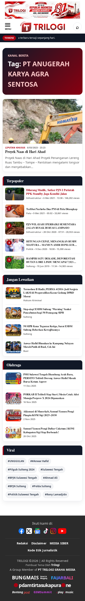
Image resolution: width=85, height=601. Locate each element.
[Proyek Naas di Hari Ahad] (42, 121)
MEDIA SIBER (59, 543)
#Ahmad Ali (50, 478)
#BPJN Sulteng (17, 486)
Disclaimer (38, 543)
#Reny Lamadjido (56, 494)
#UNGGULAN (16, 461)
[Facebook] (21, 531)
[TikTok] (45, 531)
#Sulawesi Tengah (52, 469)
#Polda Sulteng (41, 486)
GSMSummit (43, 592)
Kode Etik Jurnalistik (42, 550)
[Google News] (37, 531)
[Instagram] (53, 531)
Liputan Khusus (15, 147)
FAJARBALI (62, 577)
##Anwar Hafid (39, 461)
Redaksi (22, 543)
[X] (29, 531)
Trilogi (55, 565)
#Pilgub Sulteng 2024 (21, 469)
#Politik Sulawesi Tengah (23, 494)
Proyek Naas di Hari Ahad (25, 151)
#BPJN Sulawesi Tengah (22, 478)
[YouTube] (62, 531)
